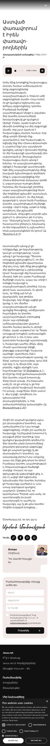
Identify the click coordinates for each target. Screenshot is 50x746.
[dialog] (25, 722)
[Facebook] (20, 538)
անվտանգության (19, 623)
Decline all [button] (36, 740)
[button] (25, 735)
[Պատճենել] (13, 538)
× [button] (47, 701)
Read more (13, 720)
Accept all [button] (13, 740)
